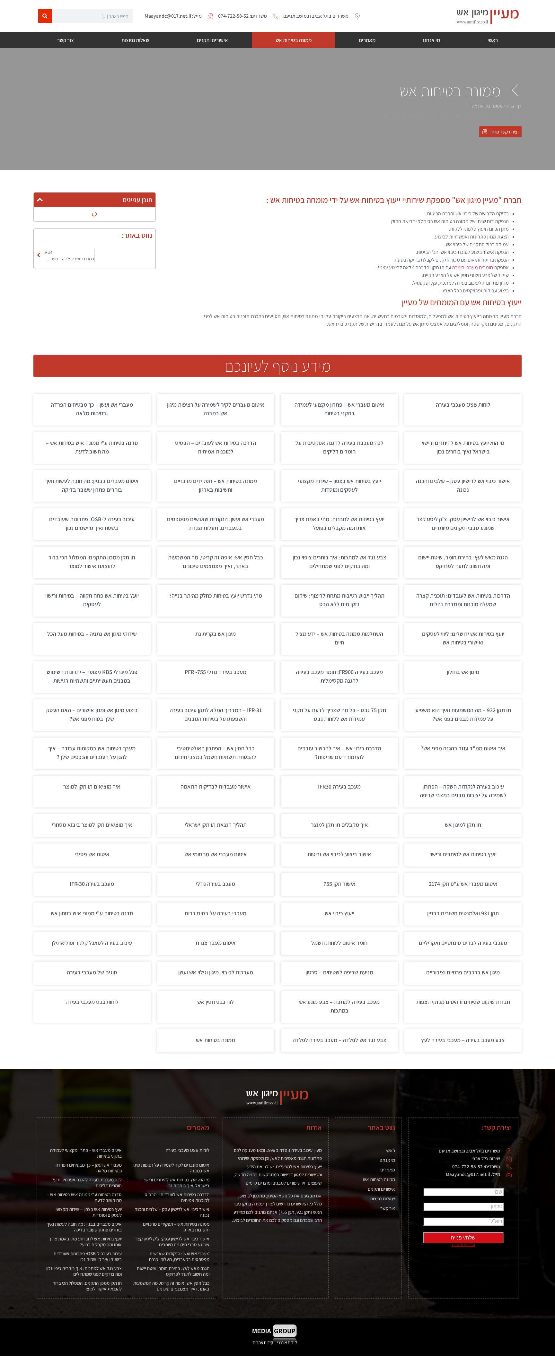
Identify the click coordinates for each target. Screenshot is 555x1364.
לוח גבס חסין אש (215, 1002)
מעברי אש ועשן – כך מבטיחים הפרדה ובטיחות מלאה (89, 1168)
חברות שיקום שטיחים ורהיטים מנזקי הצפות (463, 1002)
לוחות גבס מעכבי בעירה (92, 1002)
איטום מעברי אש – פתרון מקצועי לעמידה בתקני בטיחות (86, 1153)
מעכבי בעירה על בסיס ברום (215, 913)
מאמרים (367, 40)
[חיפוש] (45, 16)
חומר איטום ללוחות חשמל (339, 942)
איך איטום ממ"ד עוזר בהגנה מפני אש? (463, 748)
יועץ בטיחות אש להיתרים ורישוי (463, 854)
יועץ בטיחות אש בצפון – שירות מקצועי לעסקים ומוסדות (89, 1212)
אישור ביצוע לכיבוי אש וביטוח (339, 854)
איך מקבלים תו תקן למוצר (339, 824)
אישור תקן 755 (339, 883)
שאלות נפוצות (135, 40)
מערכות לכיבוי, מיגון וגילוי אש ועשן (215, 972)
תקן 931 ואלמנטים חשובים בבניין (463, 913)
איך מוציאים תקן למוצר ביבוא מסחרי (92, 824)
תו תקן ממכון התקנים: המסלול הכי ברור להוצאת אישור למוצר (87, 1286)
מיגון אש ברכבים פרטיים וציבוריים (463, 972)
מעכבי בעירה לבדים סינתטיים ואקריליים (463, 942)
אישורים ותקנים (212, 40)
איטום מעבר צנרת (216, 942)
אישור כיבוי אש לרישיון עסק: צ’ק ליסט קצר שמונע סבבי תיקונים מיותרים (172, 1241)
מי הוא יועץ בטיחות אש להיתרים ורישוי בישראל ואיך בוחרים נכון (176, 1182)
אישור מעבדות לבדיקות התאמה (216, 786)
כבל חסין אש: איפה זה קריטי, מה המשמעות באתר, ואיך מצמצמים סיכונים (171, 1286)
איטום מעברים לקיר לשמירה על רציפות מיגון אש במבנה (170, 1168)
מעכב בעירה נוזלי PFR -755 (215, 672)
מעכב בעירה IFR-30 (92, 883)
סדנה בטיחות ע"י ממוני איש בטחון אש (92, 913)
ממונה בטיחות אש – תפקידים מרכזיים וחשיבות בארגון (176, 1227)
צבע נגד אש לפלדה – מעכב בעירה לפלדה (339, 1040)
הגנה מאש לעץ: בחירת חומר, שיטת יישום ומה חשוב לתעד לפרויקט (173, 1271)
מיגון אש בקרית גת (215, 633)
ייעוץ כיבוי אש (339, 913)
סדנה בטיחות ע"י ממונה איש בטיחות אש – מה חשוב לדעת (84, 1197)
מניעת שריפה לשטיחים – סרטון (339, 972)
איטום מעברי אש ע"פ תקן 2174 (463, 883)
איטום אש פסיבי (92, 854)
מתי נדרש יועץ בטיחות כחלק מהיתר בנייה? (215, 595)
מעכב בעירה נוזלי (215, 883)
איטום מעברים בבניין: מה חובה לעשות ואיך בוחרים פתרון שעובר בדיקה (84, 1227)
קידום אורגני (287, 1342)
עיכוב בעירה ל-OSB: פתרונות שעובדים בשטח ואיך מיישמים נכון (88, 1256)
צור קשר (65, 40)
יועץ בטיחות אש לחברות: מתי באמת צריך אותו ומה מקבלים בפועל (85, 1241)
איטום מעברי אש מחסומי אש (215, 854)
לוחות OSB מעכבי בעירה (463, 404)
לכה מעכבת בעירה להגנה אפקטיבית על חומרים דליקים (87, 1182)
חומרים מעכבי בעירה (472, 267)
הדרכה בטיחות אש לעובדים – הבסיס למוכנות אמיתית (177, 1197)
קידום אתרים (263, 1342)
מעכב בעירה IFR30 (339, 786)
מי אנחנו (431, 40)
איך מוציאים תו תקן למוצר (91, 786)
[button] (40, 199)
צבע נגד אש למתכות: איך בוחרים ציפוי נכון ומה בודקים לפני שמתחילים (84, 1271)
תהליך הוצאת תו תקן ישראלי (216, 824)
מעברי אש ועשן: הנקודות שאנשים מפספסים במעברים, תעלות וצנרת (179, 1256)
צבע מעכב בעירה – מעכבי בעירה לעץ (463, 1040)
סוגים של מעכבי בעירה (92, 972)
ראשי (493, 40)
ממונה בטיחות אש (294, 40)
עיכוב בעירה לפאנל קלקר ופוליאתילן (92, 942)
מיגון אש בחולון (463, 672)
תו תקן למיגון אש (463, 824)
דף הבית (514, 106)
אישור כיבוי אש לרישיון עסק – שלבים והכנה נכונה (172, 1212)
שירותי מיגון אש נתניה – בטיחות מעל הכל (92, 633)
